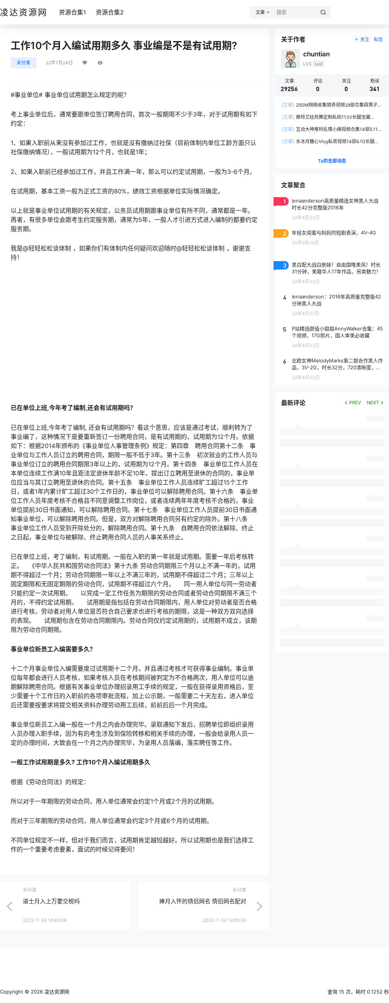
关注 (364, 39)
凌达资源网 (56, 992)
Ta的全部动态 (332, 161)
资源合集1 (72, 12)
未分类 (23, 62)
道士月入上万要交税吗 (51, 901)
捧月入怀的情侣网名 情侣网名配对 (202, 901)
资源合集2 (110, 12)
